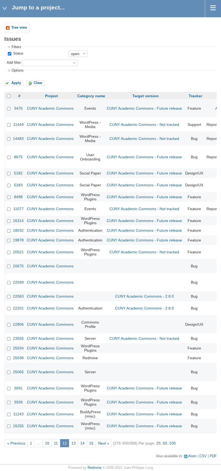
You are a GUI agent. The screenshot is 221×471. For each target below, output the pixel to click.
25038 (18, 358)
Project (51, 96)
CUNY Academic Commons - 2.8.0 (144, 296)
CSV (203, 456)
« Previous (16, 443)
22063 (18, 296)
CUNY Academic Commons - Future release (144, 108)
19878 (18, 240)
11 (56, 443)
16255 (18, 426)
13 (73, 443)
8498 (18, 197)
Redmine (94, 468)
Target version (145, 96)
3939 (18, 402)
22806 (18, 324)
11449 (18, 124)
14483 (18, 138)
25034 (18, 348)
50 (165, 443)
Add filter (14, 63)
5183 (18, 185)
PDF (213, 456)
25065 (18, 372)
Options (18, 70)
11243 (18, 414)
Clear (38, 83)
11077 (18, 209)
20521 (18, 252)
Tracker (195, 96)
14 (82, 443)
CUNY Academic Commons (50, 108)
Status (17, 53)
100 (172, 443)
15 (91, 443)
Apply (16, 83)
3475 (18, 108)
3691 (18, 388)
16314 (18, 220)
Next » (103, 443)
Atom (192, 456)
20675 (18, 266)
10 (47, 443)
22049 (18, 282)
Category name (91, 96)
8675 (18, 157)
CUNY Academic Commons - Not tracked (144, 124)
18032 (18, 230)
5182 (18, 173)
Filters (16, 47)
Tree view (19, 27)
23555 (18, 338)
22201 (18, 308)
